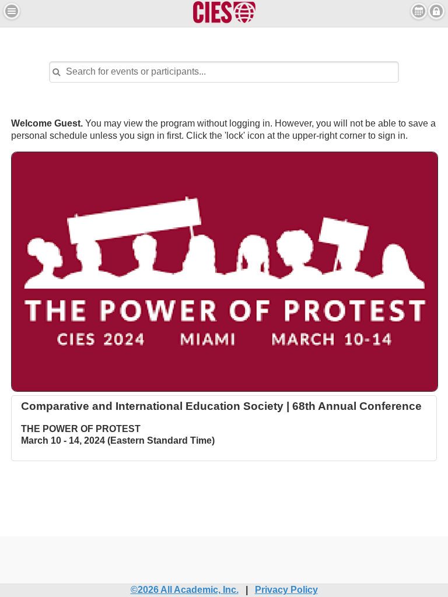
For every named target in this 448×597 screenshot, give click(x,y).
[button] (11, 11)
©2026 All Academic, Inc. (185, 590)
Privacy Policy (286, 590)
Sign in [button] (436, 11)
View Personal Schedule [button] (419, 11)
